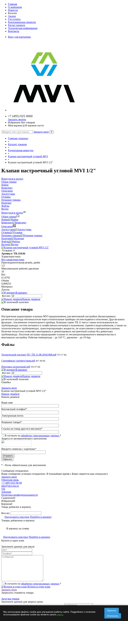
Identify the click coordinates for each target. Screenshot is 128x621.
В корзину (21, 292)
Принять (111, 610)
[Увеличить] (25, 247)
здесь (60, 614)
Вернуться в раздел (12, 212)
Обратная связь (10, 479)
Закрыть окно (41, 131)
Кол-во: (6, 295)
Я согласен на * (33, 583)
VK (3, 488)
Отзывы (5, 232)
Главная (12, 4)
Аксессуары (8, 229)
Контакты (13, 31)
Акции (12, 16)
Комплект (6, 222)
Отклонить (112, 615)
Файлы (5, 241)
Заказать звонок (17, 119)
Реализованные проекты (22, 22)
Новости (13, 10)
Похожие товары (10, 235)
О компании (15, 7)
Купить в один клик (38, 586)
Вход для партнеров (19, 36)
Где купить (14, 19)
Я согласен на (33, 435)
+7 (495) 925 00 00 (11, 482)
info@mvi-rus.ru (10, 485)
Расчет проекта (16, 25)
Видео (4, 244)
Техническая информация (22, 28)
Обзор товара (8, 216)
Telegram (6, 491)
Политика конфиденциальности (19, 494)
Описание (7, 226)
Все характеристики (12, 259)
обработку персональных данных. (40, 435)
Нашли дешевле (31, 299)
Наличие (6, 238)
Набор (4, 219)
